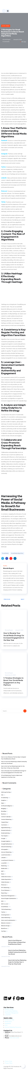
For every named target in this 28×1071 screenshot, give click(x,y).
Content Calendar (6, 816)
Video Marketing (5, 917)
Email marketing (5, 833)
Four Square (4, 835)
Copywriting (4, 822)
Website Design (5, 925)
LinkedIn (3, 178)
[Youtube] (22, 998)
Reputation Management (7, 895)
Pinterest (4, 191)
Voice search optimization (8, 920)
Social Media (5, 25)
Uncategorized (5, 914)
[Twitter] (10, 998)
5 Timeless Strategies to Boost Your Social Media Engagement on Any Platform (13, 681)
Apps (2, 803)
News (2, 874)
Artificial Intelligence (6, 805)
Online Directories (6, 876)
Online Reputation (6, 879)
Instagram (4, 154)
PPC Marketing (5, 887)
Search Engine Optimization (8, 898)
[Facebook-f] (14, 998)
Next (22, 599)
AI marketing (4, 797)
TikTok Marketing (5, 909)
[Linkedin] (5, 998)
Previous (7, 599)
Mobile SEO (4, 868)
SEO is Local (4, 904)
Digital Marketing (5, 827)
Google (3, 838)
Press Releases (5, 890)
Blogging (3, 808)
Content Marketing (6, 819)
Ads (2, 795)
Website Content (5, 923)
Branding (3, 811)
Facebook (4, 140)
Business (3, 814)
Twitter (3, 167)
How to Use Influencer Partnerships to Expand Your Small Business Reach (13, 758)
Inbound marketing (6, 846)
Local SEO (4, 863)
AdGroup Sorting (5, 792)
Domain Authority (5, 830)
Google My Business (6, 844)
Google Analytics (5, 841)
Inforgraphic (4, 849)
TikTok (3, 202)
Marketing (4, 865)
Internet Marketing (6, 852)
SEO (2, 901)
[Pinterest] (18, 998)
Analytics (3, 800)
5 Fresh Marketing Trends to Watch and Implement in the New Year (11, 776)
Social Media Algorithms (17, 553)
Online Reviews (5, 882)
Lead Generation (5, 855)
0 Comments (5, 41)
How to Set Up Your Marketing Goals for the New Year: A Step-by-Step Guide (13, 767)
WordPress (4, 928)
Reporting (4, 893)
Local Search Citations (7, 860)
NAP (2, 871)
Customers (4, 825)
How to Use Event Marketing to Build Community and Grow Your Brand (14, 762)
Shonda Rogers (6, 39)
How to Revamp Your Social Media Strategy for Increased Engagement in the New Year (14, 636)
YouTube (3, 931)
